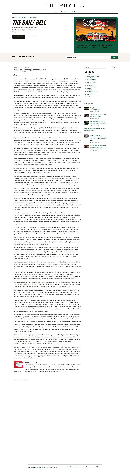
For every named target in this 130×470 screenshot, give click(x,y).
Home (55, 12)
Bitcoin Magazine (91, 77)
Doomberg (89, 85)
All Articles (64, 12)
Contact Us (77, 467)
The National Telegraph (92, 91)
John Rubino (90, 89)
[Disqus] (47, 402)
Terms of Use (95, 467)
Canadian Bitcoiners (92, 82)
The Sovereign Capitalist (93, 76)
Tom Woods (90, 92)
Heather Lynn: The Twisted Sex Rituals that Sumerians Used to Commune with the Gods (98, 147)
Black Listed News (91, 79)
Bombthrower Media (40, 467)
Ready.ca (89, 96)
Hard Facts (89, 88)
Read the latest (18, 37)
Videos (74, 12)
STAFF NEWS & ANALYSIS (23, 379)
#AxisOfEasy (90, 74)
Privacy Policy (85, 467)
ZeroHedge (90, 94)
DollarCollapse (90, 83)
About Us (68, 467)
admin (16, 71)
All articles (31, 37)
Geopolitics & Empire (92, 86)
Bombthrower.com (91, 80)
